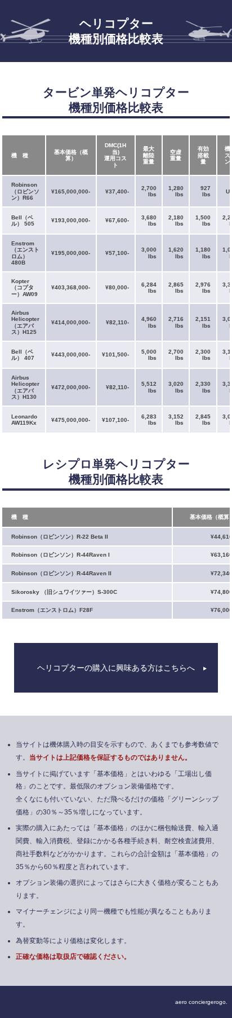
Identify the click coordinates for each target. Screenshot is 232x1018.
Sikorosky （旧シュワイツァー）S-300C (64, 592)
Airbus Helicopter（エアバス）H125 (25, 323)
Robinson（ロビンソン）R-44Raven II (61, 573)
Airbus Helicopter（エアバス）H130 (25, 387)
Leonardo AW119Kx (24, 419)
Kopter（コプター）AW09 (24, 287)
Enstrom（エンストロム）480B (25, 253)
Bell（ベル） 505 (22, 220)
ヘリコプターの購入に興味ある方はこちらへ (116, 667)
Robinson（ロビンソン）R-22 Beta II (59, 537)
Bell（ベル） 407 (22, 355)
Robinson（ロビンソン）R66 (25, 191)
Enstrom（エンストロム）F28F (52, 610)
